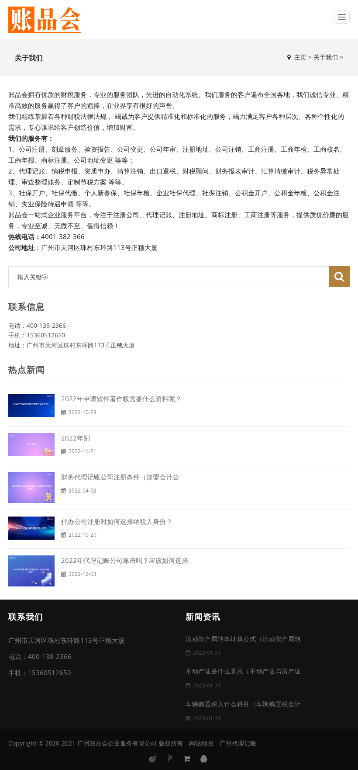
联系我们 (25, 616)
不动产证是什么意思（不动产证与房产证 (243, 671)
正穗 (116, 345)
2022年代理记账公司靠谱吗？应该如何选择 (124, 560)
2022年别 (75, 438)
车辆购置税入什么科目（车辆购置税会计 (243, 704)
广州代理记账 (238, 743)
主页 (300, 57)
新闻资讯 (203, 616)
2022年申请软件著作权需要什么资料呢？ (121, 398)
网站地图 (201, 743)
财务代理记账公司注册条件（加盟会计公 (120, 476)
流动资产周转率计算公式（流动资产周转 (243, 638)
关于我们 (325, 57)
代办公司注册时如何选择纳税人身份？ (116, 521)
